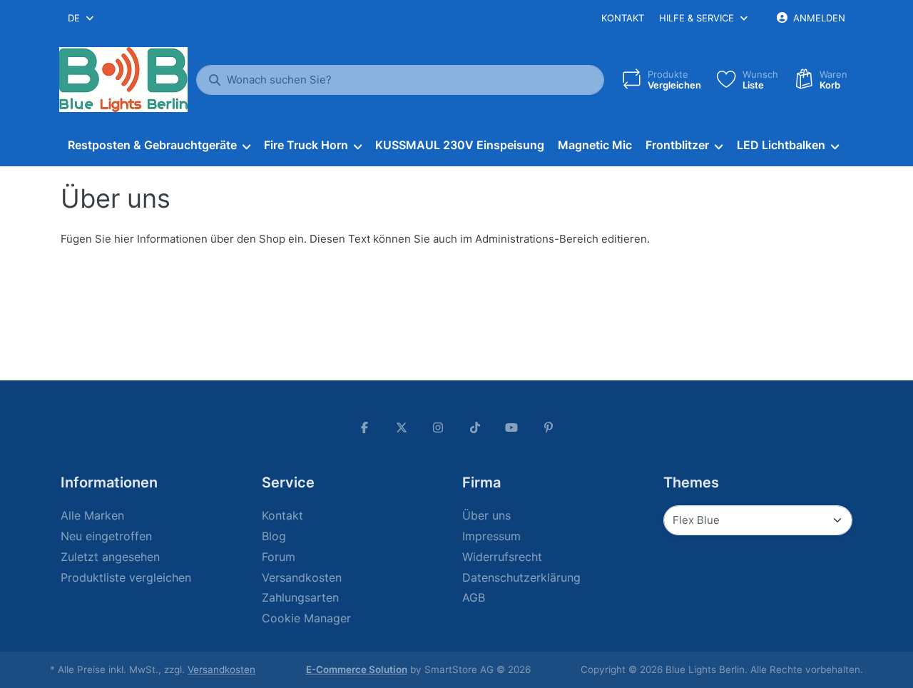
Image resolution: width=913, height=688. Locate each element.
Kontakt (622, 18)
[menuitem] (159, 145)
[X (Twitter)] (401, 427)
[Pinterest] (548, 427)
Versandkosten (221, 669)
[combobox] (82, 17)
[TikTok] (475, 427)
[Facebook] (364, 427)
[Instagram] (438, 427)
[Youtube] (512, 427)
